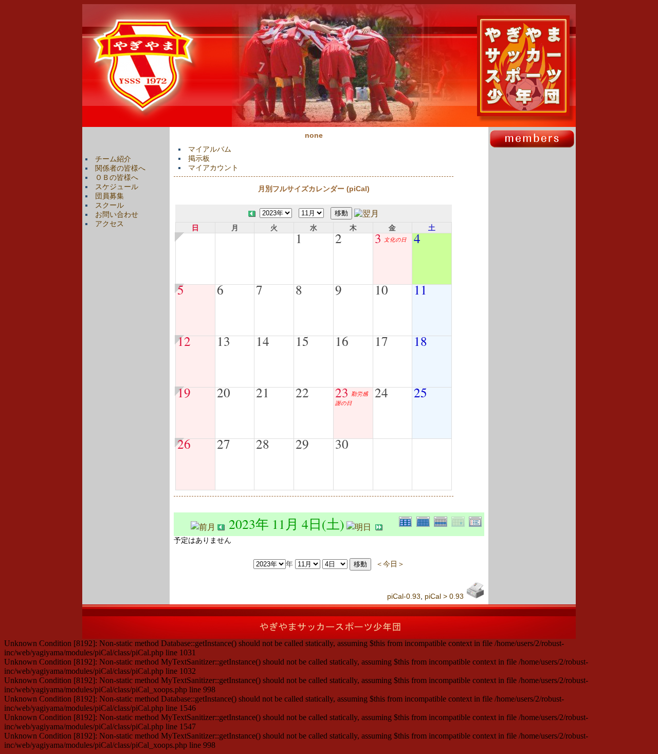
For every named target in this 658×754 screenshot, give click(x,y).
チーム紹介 (113, 159)
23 (342, 392)
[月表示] (425, 520)
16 (342, 340)
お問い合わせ (116, 214)
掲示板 (199, 158)
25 (420, 392)
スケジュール (116, 186)
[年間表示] (407, 520)
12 (184, 340)
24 (381, 392)
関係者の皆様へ (120, 168)
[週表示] (442, 520)
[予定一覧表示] (476, 520)
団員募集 (109, 196)
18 (420, 340)
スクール (109, 205)
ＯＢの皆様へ (116, 177)
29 (302, 443)
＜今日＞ (390, 563)
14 (262, 340)
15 (302, 340)
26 (184, 443)
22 (302, 392)
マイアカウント (213, 167)
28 (262, 443)
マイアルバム (209, 149)
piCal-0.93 (404, 596)
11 (420, 289)
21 (262, 392)
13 (223, 340)
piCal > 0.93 (444, 596)
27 (223, 443)
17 (381, 340)
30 (342, 443)
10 (381, 289)
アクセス (109, 223)
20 (223, 392)
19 (184, 392)
